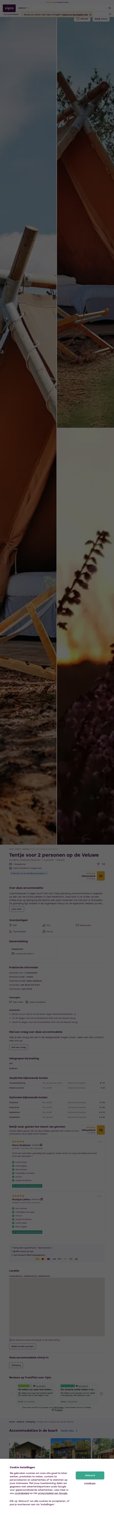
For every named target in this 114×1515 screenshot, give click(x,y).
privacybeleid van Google (52, 1493)
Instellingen (90, 1483)
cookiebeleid (22, 1493)
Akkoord (90, 1475)
